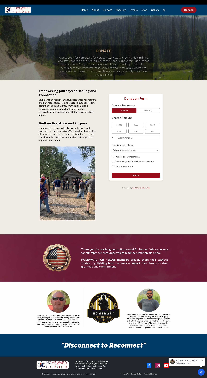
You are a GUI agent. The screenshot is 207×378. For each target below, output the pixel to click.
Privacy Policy (136, 374)
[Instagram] (157, 365)
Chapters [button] (121, 10)
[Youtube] (166, 365)
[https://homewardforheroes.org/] (18, 9)
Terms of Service (150, 374)
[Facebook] (149, 365)
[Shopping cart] (164, 10)
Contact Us (124, 374)
